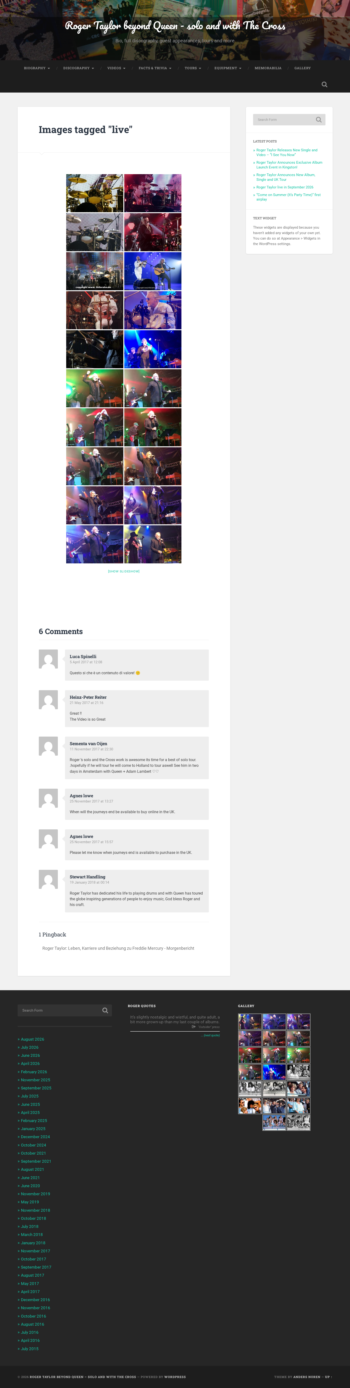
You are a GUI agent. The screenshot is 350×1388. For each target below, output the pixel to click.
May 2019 (30, 1202)
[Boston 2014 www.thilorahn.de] (94, 310)
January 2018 (33, 1242)
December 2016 (35, 1299)
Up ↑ (329, 1377)
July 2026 (30, 1047)
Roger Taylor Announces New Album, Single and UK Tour (285, 177)
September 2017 (36, 1267)
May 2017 (30, 1283)
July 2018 (30, 1226)
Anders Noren (306, 1377)
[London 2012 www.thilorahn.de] (94, 271)
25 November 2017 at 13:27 (91, 801)
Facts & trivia (153, 68)
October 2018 (33, 1218)
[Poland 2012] (94, 193)
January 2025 (33, 1128)
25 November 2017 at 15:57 (91, 842)
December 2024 (35, 1136)
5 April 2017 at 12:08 (86, 662)
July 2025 (30, 1096)
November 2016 (35, 1307)
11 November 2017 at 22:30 (91, 749)
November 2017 (35, 1251)
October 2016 (33, 1316)
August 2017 (32, 1275)
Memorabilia (268, 68)
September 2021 (36, 1161)
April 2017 (30, 1291)
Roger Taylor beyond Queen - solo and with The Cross (175, 25)
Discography (76, 68)
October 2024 (33, 1145)
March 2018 (32, 1234)
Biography (35, 68)
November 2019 (35, 1193)
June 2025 (30, 1104)
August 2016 (32, 1324)
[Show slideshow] (124, 571)
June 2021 (30, 1177)
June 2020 (30, 1185)
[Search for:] (289, 119)
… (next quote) (210, 1035)
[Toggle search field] (324, 84)
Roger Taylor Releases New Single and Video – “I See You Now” (286, 152)
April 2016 (30, 1340)
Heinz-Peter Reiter (88, 697)
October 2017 (33, 1259)
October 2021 (33, 1153)
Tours (191, 68)
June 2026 (30, 1055)
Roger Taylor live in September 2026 (284, 187)
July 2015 (30, 1348)
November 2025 (35, 1080)
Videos (114, 68)
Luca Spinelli (83, 656)
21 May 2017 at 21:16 (86, 703)
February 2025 (34, 1120)
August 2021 (32, 1169)
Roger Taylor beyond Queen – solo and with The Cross (83, 1377)
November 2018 (35, 1210)
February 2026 (34, 1071)
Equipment (226, 68)
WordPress (175, 1377)
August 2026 (32, 1039)
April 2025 (30, 1112)
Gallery (303, 68)
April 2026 (30, 1063)
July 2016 (30, 1332)
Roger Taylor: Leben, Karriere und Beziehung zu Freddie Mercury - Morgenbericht (118, 948)
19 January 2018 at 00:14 (89, 882)
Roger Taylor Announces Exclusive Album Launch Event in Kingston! (289, 164)
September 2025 (36, 1088)
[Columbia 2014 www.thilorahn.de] (94, 349)
